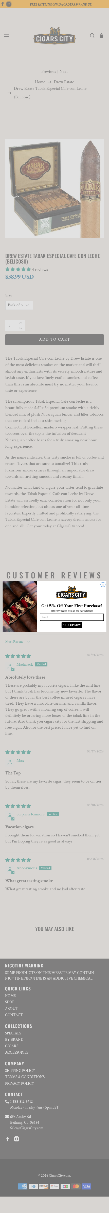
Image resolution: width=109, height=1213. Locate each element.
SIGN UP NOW (72, 625)
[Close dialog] (103, 584)
